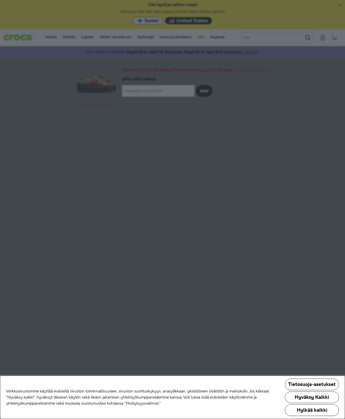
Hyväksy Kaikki (312, 397)
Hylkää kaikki (312, 410)
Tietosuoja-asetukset (312, 384)
